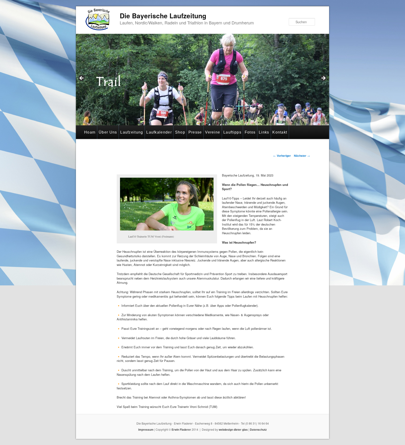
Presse (195, 132)
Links (264, 132)
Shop (180, 132)
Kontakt (279, 132)
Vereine (212, 132)
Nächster (302, 155)
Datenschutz (258, 429)
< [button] (81, 78)
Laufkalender (159, 132)
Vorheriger (282, 155)
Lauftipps (232, 132)
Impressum (146, 429)
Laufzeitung (131, 132)
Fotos (250, 132)
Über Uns (108, 132)
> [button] (323, 78)
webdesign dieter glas (233, 429)
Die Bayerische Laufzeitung (163, 15)
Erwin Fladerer (181, 429)
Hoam (89, 132)
